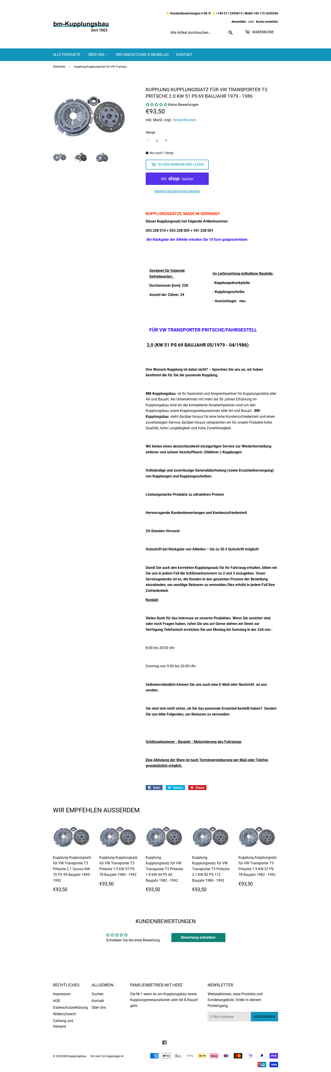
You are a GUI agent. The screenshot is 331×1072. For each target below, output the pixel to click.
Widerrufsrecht (64, 1014)
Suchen (98, 994)
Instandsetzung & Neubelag (142, 54)
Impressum (62, 994)
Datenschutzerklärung (70, 1007)
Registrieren (264, 1016)
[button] (156, 104)
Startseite (59, 66)
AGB (56, 1001)
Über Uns (97, 54)
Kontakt (184, 54)
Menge (150, 132)
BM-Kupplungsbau (74, 1056)
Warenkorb (262, 32)
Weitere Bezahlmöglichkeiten (177, 191)
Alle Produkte (66, 54)
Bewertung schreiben (198, 937)
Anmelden (238, 21)
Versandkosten (184, 120)
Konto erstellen (267, 21)
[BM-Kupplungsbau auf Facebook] (164, 1043)
